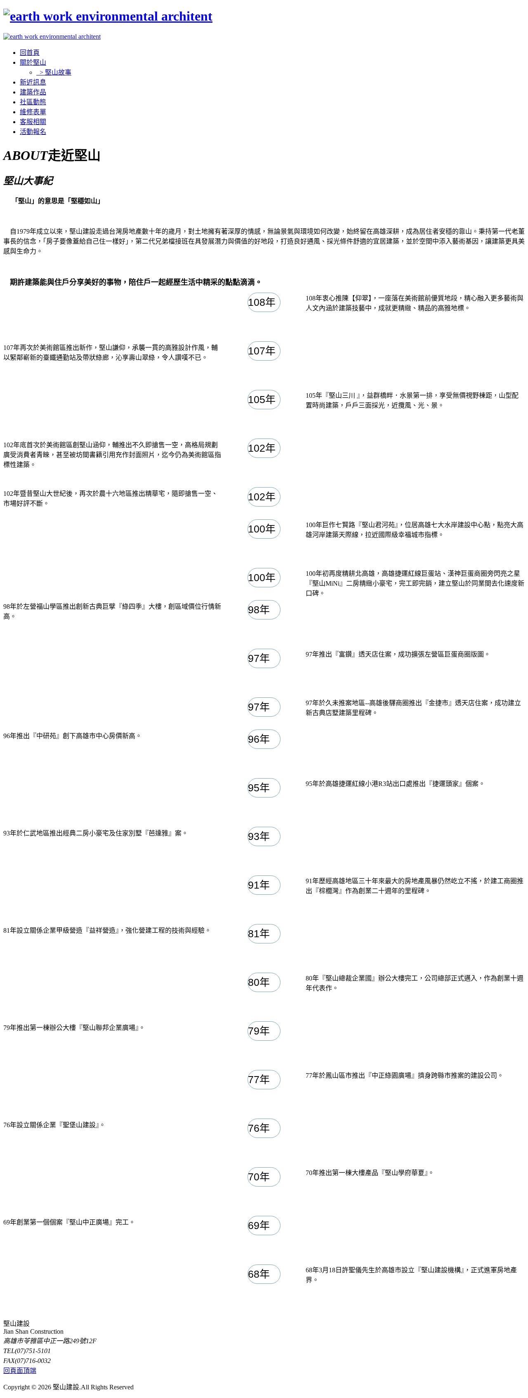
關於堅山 (33, 62)
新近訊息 (33, 82)
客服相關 (33, 121)
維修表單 (33, 111)
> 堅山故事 (53, 72)
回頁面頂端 (19, 1370)
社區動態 (33, 102)
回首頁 (30, 52)
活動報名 (33, 131)
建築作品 (33, 92)
